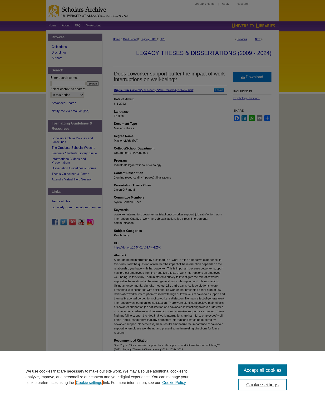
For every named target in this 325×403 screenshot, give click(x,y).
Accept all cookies (262, 370)
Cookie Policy (174, 383)
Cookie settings (89, 383)
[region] (162, 377)
